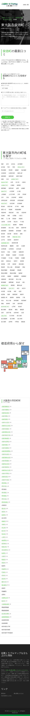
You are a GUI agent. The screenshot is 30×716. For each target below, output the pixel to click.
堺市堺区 (5, 483)
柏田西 (19, 185)
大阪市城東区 (6, 448)
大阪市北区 (6, 477)
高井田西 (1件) (5, 243)
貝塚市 (5, 524)
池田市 (4, 512)
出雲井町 (3, 173)
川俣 (7, 197)
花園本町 (3, 279)
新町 (21, 234)
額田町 (20, 273)
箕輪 (2, 303)
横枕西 (22, 309)
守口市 (5, 528)
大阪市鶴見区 (6, 467)
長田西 (22, 261)
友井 (2, 255)
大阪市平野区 (6, 473)
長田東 (3, 264)
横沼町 (10, 309)
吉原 (22, 313)
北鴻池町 (19, 203)
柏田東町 (3, 188)
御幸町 (8, 303)
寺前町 (14, 252)
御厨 (8, 294)
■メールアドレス (13, 108)
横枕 (16, 309)
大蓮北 (24, 182)
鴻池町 (10, 209)
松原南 (3, 294)
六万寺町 (11, 316)
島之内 (15, 222)
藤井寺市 (5, 582)
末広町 (3, 237)
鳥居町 (14, 255)
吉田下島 (8, 313)
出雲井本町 (12, 173)
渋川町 (9, 222)
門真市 (5, 572)
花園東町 (23, 276)
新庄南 (15, 234)
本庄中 (24, 288)
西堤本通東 (13, 273)
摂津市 (5, 575)
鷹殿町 (12, 246)
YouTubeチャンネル (6, 695)
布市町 (3, 276)
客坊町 (3, 206)
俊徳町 (15, 225)
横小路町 (3, 309)
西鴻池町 (17, 267)
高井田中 (16, 240)
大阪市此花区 (6, 413)
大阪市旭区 (6, 445)
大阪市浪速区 (6, 429)
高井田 (9, 240)
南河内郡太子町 (6, 626)
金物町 (23, 188)
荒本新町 (3, 170)
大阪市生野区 (6, 441)
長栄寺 (3, 252)
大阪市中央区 (6, 480)
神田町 (21, 197)
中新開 (17, 258)
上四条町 (3, 194)
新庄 (25, 231)
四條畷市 (4, 591)
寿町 (8, 215)
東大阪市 (6, 585)
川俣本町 (13, 197)
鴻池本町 (3, 212)
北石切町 (12, 203)
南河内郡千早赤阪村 (7, 633)
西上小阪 (9, 267)
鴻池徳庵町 (18, 209)
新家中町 (23, 228)
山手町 (13, 306)
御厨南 (18, 297)
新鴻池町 (18, 231)
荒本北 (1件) (21, 167)
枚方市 (5, 531)
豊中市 (5, 508)
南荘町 (14, 264)
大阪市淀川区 (6, 464)
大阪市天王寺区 (7, 426)
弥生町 (20, 306)
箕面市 (5, 563)
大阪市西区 (6, 416)
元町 (14, 303)
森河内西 (20, 303)
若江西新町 (4, 319)
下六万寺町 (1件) (5, 225)
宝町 (17, 246)
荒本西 (10, 170)
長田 (2, 261)
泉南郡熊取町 (6, 617)
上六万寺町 (12, 194)
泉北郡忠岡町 (6, 614)
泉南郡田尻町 (5, 620)
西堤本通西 (4, 273)
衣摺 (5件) (4, 203)
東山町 (18, 282)
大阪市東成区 (6, 438)
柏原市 (3, 566)
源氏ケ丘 (3, 209)
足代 (7, 164)
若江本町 (19, 319)
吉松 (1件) (4, 316)
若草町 (10, 322)
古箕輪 (14, 215)
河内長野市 (6, 550)
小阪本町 (23, 212)
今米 (7, 179)
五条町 (3, 215)
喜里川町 (9, 206)
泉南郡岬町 (5, 623)
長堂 (8, 252)
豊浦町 (8, 255)
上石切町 (11, 191)
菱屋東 (13, 285)
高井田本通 (15, 243)
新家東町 (11, 231)
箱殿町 (9, 276)
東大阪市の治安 (7, 19)
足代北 (13, 164)
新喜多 (14, 219)
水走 (2, 300)
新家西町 (3, 231)
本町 (15, 291)
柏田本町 (11, 188)
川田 (18, 194)
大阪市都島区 (6, 406)
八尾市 (5, 537)
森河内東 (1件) (5, 306)
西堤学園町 (4, 270)
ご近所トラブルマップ (7, 18)
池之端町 (23, 170)
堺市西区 (5, 492)
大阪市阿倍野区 (7, 451)
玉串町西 (3, 249)
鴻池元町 (11, 212)
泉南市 (3, 588)
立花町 (23, 246)
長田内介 (8, 261)
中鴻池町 (3, 258)
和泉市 (5, 559)
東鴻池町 (3, 282)
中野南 (17, 322)
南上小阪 (8, 300)
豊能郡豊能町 (5, 607)
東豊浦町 (11, 282)
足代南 (3, 167)
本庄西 (3, 291)
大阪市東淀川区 (7, 435)
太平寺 (3, 240)
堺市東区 (4, 489)
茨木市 (5, 534)
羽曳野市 (5, 569)
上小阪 (19, 191)
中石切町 (21, 255)
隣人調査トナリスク (19, 693)
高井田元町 (4, 246)
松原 (20, 291)
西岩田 (3, 267)
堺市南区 (5, 496)
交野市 (3, 594)
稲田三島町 (19, 176)
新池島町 (3, 228)
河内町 (24, 194)
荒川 (8, 167)
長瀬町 (23, 258)
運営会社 (3, 693)
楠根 (22, 206)
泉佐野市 (5, 540)
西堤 (24, 267)
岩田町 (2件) (14, 179)
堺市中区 (5, 486)
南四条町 (23, 300)
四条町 (21, 219)
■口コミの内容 (14, 92)
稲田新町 (3, 176)
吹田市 (5, 515)
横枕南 (23, 322)
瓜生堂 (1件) (4, 182)
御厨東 (12, 297)
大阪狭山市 (6, 598)
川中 (2, 197)
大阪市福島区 (6, 410)
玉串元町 (18, 249)
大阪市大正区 (6, 422)
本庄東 (9, 291)
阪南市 (4, 601)
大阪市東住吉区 (7, 457)
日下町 (17, 206)
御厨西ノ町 (4, 297)
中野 (8, 264)
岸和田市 (4, 505)
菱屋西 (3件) (4, 285)
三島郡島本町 (6, 604)
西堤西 (19, 270)
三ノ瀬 (8, 219)
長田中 (15, 261)
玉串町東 (11, 249)
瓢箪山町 (19, 285)
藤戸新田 (3, 288)
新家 (17, 228)
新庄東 (9, 234)
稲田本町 (11, 176)
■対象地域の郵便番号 (14, 84)
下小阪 (22, 222)
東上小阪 (18, 279)
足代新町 (20, 164)
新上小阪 (11, 228)
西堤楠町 (12, 270)
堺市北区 (5, 499)
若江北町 (19, 316)
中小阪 (10, 258)
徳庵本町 (21, 252)
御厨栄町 (15, 294)
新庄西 (3, 234)
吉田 (2, 313)
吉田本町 (16, 313)
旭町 (2, 164)
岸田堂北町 (4, 200)
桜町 (2, 219)
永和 (12, 182)
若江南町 (3, 322)
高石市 (5, 579)
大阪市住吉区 (6, 454)
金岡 (17, 188)
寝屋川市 (5, 547)
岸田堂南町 (20, 200)
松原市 (5, 553)
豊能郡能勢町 (5, 610)
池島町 (17, 170)
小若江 (21, 215)
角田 (8, 237)
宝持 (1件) (11, 288)
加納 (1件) (4, 191)
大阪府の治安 (19, 18)
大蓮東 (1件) (4, 185)
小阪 (17, 212)
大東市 (5, 556)
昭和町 (21, 225)
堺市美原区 (6, 502)
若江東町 (12, 319)
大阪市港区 (6, 419)
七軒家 (3, 222)
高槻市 (5, 521)
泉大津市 (4, 518)
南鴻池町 (16, 300)
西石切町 (21, 264)
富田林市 (5, 543)
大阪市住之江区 (7, 470)
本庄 (18, 288)
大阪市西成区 (6, 461)
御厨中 (22, 294)
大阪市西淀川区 (7, 432)
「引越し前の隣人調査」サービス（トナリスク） (16, 670)
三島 (24, 297)
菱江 (24, 282)
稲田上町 (19, 173)
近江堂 (17, 182)
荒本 (14, 167)
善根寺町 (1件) (17, 237)
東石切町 (11, 279)
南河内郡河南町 (6, 630)
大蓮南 (12, 185)
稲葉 (2, 179)
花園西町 (16, 276)
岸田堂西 (12, 200)
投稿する (7, 117)
